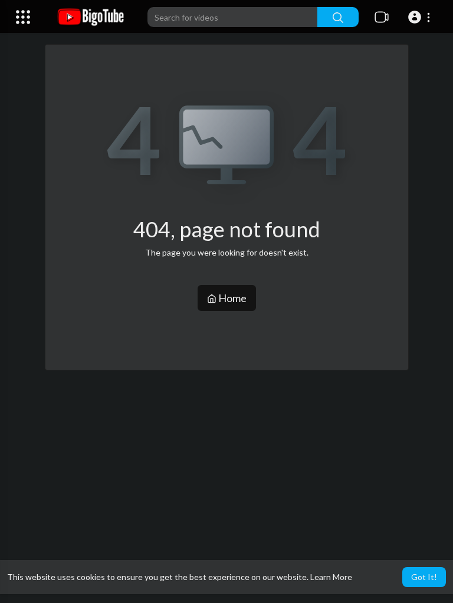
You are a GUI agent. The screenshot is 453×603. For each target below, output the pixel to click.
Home (231, 297)
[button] (421, 17)
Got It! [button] (424, 577)
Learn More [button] (331, 577)
